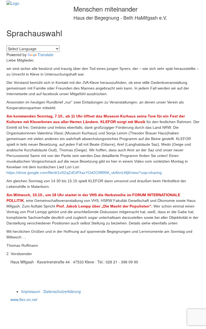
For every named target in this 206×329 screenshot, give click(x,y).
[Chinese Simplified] (80, 42)
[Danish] (61, 42)
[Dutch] (29, 42)
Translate (45, 54)
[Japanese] (74, 42)
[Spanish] (48, 42)
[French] (35, 42)
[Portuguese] (54, 42)
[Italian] (42, 42)
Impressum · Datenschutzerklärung (51, 291)
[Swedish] (67, 42)
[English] (9, 42)
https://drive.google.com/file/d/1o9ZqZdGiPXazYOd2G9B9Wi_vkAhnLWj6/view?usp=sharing (84, 172)
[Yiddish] (16, 42)
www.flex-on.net (23, 299)
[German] (22, 42)
